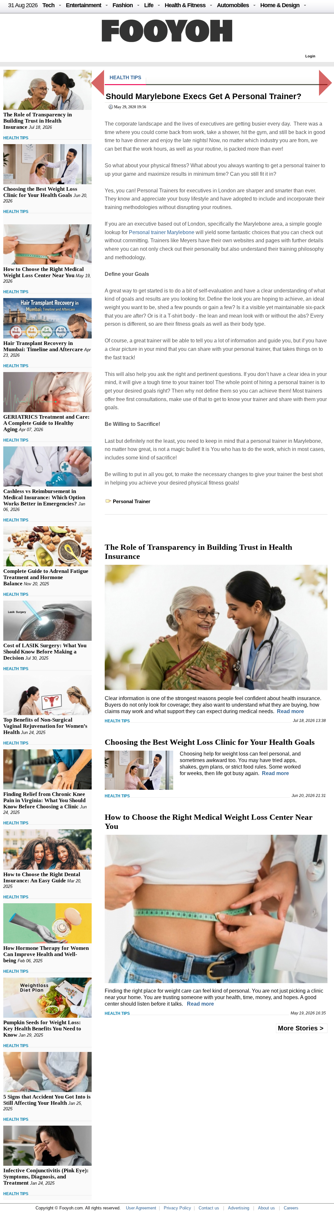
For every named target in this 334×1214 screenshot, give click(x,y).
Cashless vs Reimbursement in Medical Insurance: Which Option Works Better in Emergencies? (44, 497)
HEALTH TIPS (15, 138)
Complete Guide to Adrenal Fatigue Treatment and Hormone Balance (45, 577)
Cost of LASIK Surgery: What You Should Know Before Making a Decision (44, 651)
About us (266, 1208)
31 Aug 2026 (23, 5)
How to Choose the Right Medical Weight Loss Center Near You (43, 272)
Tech (48, 5)
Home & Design (279, 5)
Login (310, 56)
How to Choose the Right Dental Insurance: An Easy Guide (41, 877)
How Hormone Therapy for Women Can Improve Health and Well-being (46, 954)
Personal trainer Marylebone (161, 232)
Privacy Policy (177, 1208)
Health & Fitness (185, 5)
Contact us (209, 1208)
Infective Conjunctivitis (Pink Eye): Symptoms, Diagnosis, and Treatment (46, 1176)
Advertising (238, 1208)
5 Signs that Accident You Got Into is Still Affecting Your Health (47, 1100)
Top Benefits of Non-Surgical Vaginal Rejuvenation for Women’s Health (45, 726)
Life (148, 5)
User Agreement (141, 1208)
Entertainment (83, 5)
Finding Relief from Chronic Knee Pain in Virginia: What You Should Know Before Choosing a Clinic (44, 800)
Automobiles (233, 5)
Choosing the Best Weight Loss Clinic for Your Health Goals (40, 192)
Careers (291, 1208)
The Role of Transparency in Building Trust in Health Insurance (37, 121)
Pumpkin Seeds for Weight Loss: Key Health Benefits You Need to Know (42, 1028)
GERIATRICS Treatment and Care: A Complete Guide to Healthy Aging (46, 423)
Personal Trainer (131, 501)
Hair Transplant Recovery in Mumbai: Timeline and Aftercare (43, 346)
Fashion (123, 5)
